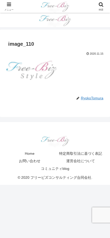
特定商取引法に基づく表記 (80, 153)
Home (30, 153)
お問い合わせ (29, 161)
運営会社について (80, 161)
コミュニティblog (55, 168)
